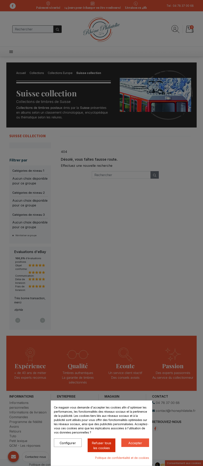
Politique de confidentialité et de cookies (122, 457)
